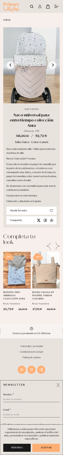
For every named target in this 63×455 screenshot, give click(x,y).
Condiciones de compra (31, 352)
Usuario (40, 6)
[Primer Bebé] (11, 6)
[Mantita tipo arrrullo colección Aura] (17, 270)
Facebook (45, 220)
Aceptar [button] (46, 448)
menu (56, 6)
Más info (17, 448)
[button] (58, 385)
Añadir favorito (18, 211)
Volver (7, 20)
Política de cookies (31, 357)
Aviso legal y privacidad (31, 346)
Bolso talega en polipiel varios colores (43, 295)
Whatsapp (51, 220)
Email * (7, 410)
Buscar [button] (32, 6)
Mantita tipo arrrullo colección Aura (14, 295)
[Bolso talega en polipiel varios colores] (46, 270)
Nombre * (8, 395)
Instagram (31, 370)
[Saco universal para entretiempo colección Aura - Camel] (31, 65)
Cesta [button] (48, 6)
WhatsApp (22, 370)
